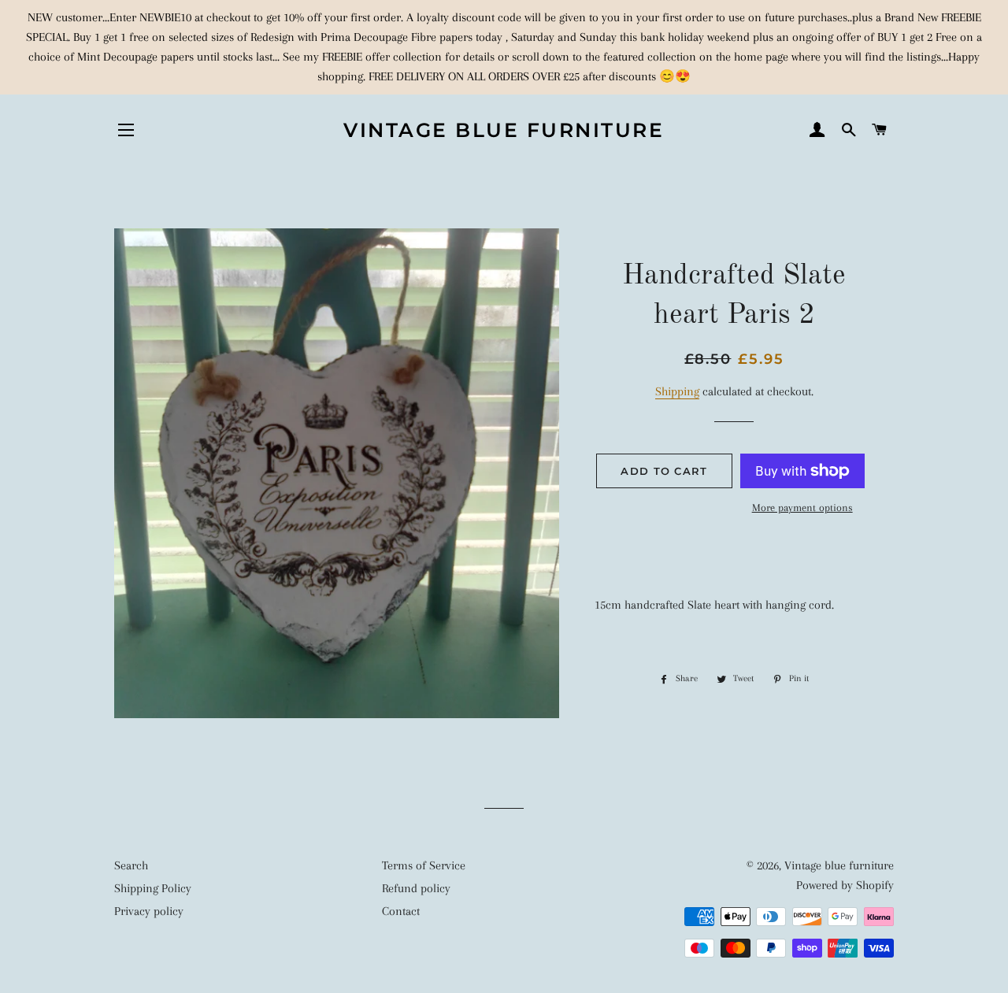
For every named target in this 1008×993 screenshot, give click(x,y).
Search (131, 865)
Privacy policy (148, 911)
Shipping (677, 391)
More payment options (802, 507)
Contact (401, 911)
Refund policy (416, 888)
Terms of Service (423, 865)
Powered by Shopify (845, 885)
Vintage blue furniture (503, 130)
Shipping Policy (152, 888)
